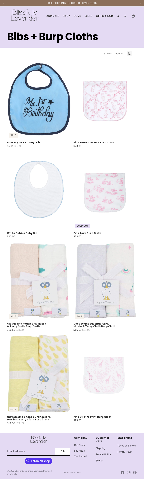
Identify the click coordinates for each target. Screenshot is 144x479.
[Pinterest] (135, 472)
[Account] (125, 16)
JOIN (62, 451)
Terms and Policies (72, 472)
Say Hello (79, 450)
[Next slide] (65, 99)
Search (99, 460)
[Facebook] (122, 472)
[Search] (118, 16)
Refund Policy (103, 454)
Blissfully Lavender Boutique (28, 471)
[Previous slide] (12, 99)
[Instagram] (129, 472)
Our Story (79, 445)
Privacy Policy (124, 451)
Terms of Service (126, 445)
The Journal (80, 456)
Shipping (100, 448)
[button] (119, 54)
